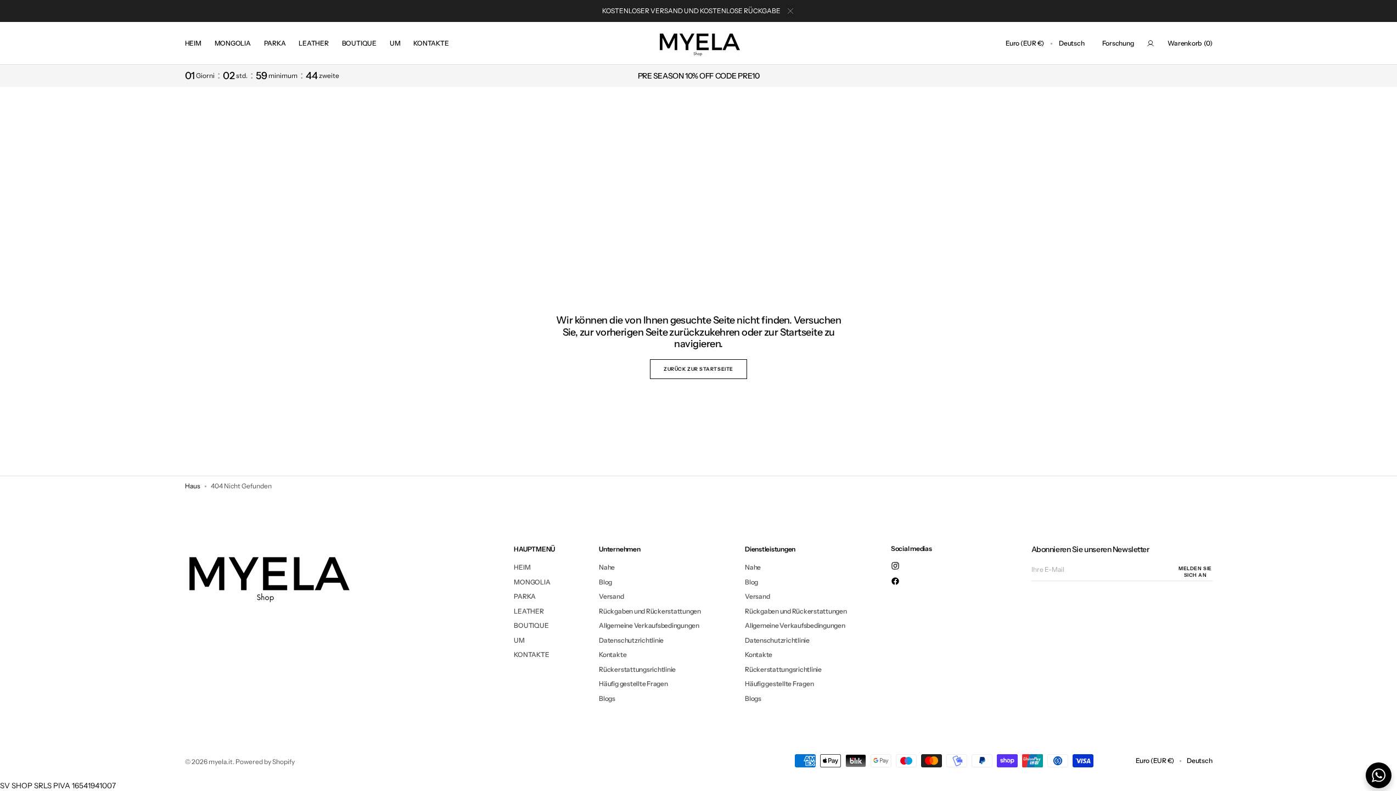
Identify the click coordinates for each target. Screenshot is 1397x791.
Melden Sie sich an (1195, 571)
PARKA (525, 596)
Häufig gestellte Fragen (633, 683)
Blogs (607, 698)
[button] (1025, 43)
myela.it (221, 761)
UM (519, 640)
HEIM (522, 567)
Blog (605, 582)
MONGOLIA (532, 582)
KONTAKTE (531, 654)
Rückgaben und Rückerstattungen (650, 611)
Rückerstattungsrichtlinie (637, 669)
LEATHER (528, 611)
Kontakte (612, 654)
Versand (611, 596)
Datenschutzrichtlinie (631, 640)
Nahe (607, 567)
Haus (192, 486)
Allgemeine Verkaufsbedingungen (649, 625)
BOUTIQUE (531, 625)
